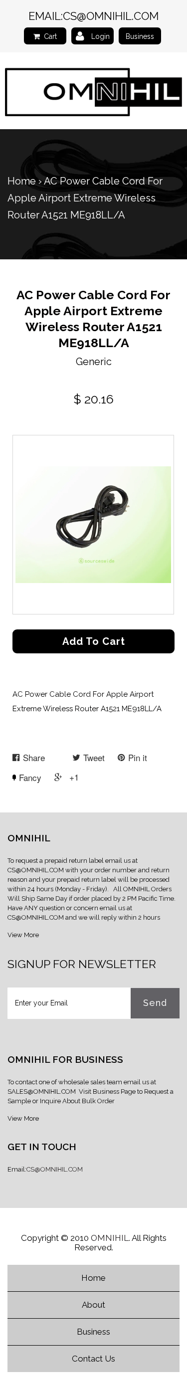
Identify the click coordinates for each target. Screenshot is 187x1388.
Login (100, 36)
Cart (50, 36)
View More (23, 935)
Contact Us (93, 1359)
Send (155, 1002)
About (93, 1305)
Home (21, 181)
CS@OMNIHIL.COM (111, 15)
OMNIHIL (110, 1238)
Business (140, 36)
